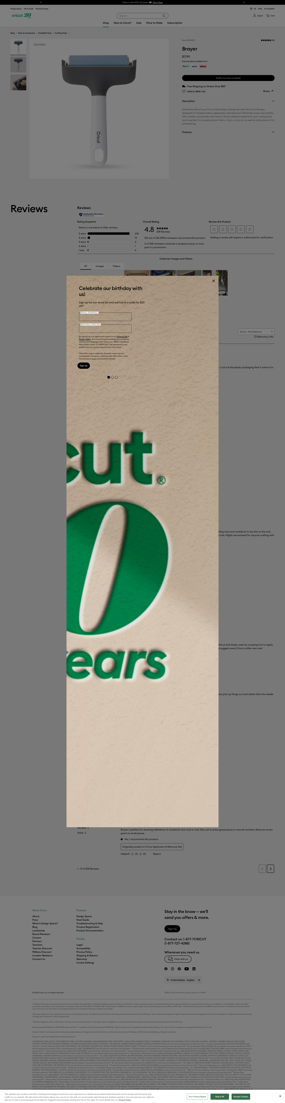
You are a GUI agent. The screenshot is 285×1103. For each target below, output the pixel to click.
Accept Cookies (240, 1096)
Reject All (219, 1096)
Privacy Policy (85, 339)
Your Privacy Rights (197, 1096)
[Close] (213, 280)
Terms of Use (122, 336)
